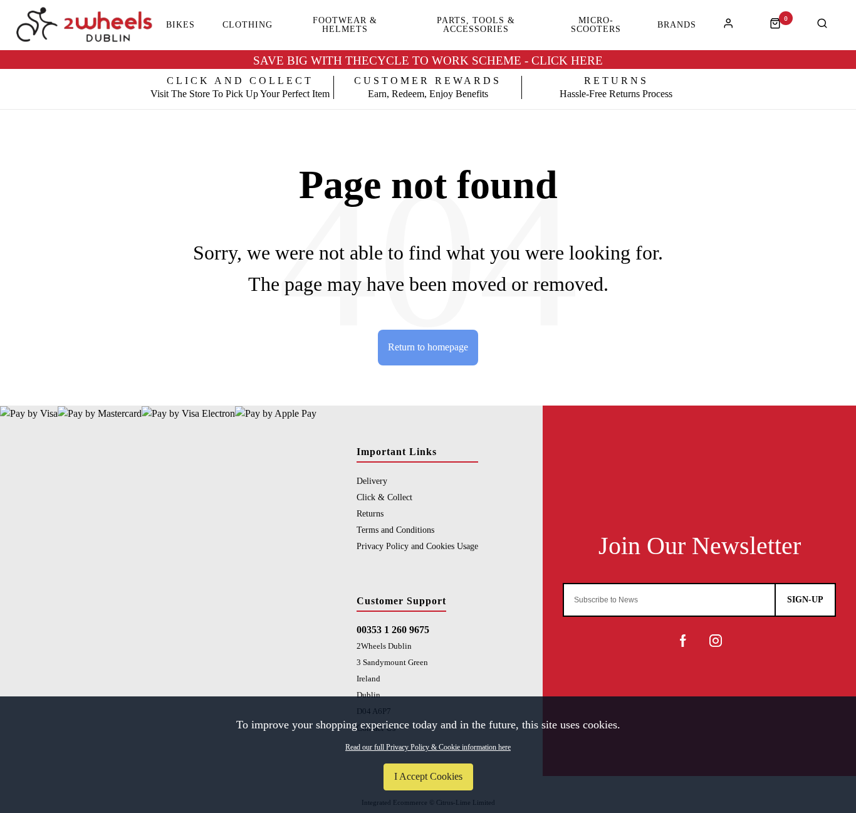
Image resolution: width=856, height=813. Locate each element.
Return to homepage (428, 347)
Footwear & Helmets (345, 25)
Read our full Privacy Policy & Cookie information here (428, 747)
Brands (676, 25)
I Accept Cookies (428, 776)
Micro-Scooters (596, 25)
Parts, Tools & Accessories (476, 25)
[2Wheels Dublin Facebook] (683, 640)
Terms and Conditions (395, 530)
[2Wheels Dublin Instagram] (715, 640)
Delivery (372, 481)
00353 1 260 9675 (393, 629)
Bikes (180, 25)
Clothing (247, 25)
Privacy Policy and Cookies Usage (417, 546)
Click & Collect (384, 497)
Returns (370, 513)
